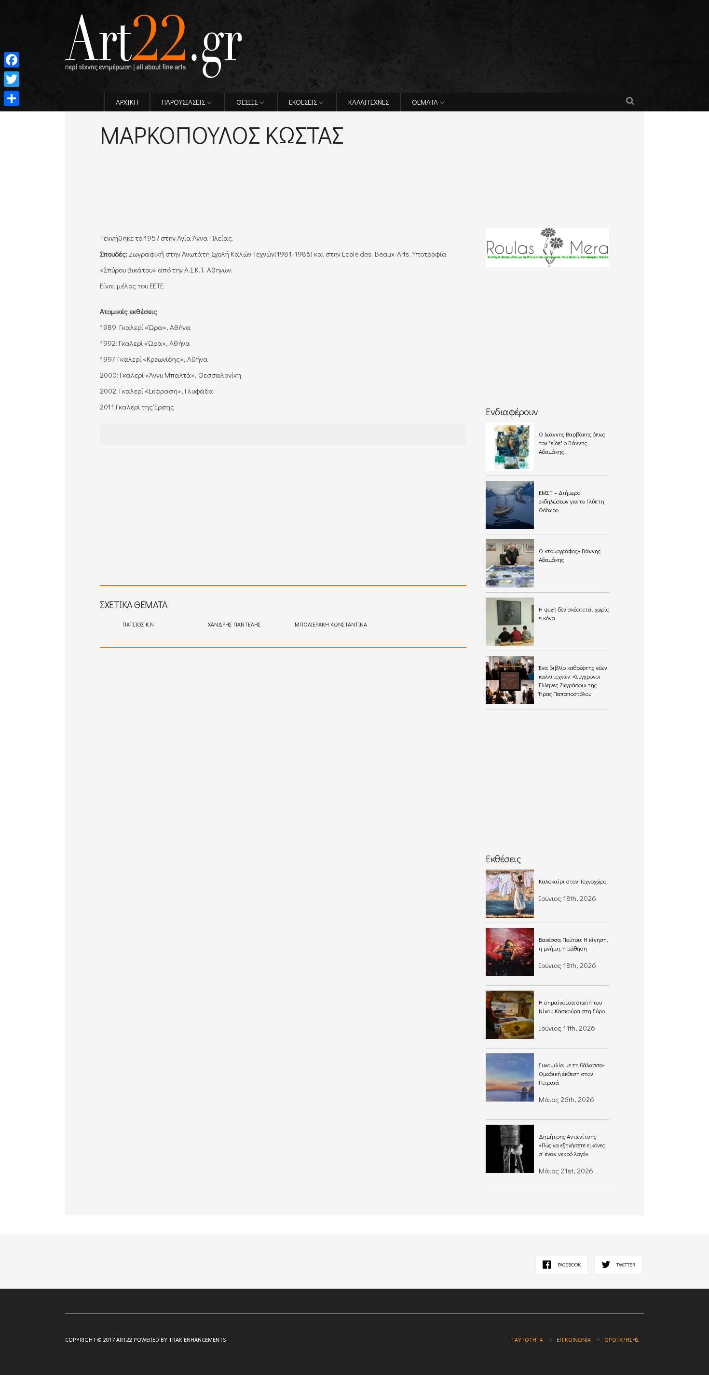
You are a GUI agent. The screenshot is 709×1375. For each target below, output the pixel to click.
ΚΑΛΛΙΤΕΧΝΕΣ (368, 102)
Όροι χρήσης (621, 1339)
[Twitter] (11, 79)
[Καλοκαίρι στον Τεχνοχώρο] (510, 894)
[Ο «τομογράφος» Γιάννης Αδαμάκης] (510, 563)
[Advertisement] (213, 164)
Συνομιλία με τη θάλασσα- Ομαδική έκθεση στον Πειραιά (572, 1073)
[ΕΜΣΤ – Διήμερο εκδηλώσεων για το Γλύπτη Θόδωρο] (510, 505)
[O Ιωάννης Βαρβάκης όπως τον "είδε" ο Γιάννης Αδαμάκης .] (510, 446)
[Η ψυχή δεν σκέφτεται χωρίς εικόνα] (510, 622)
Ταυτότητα (527, 1339)
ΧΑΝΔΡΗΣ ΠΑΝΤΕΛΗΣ (234, 624)
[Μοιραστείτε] (11, 98)
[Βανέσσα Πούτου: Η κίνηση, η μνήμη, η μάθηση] (510, 952)
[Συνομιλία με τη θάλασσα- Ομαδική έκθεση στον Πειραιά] (510, 1077)
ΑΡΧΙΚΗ (127, 102)
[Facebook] (11, 59)
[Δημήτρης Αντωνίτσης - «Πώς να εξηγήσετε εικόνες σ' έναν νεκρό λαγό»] (510, 1149)
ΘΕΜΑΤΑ (425, 102)
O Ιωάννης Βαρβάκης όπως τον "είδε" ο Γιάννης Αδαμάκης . (572, 442)
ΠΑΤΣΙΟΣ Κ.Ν (138, 624)
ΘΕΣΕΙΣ (247, 102)
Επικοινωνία (574, 1339)
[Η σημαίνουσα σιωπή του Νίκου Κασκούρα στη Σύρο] (510, 1015)
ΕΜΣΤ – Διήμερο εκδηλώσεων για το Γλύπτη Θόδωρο (571, 501)
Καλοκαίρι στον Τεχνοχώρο (572, 881)
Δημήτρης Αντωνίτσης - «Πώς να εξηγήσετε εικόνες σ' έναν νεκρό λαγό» (572, 1144)
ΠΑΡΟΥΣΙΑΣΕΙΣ (183, 102)
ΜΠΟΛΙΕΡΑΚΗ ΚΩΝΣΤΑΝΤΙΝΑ (331, 624)
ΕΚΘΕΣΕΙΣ (303, 102)
